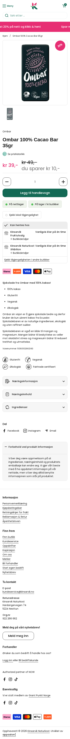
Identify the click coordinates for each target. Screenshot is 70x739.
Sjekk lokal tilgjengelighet (23, 215)
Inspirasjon (9, 550)
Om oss (7, 554)
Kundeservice (11, 541)
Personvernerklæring (15, 503)
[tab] (19, 239)
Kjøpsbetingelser (12, 508)
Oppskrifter (9, 545)
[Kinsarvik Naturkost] (34, 6)
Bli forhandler (10, 563)
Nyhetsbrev (9, 572)
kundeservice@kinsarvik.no (18, 591)
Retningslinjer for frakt (16, 512)
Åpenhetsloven (11, 521)
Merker (7, 559)
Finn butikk (9, 537)
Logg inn (8, 660)
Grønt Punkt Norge (39, 695)
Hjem (5, 35)
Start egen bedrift (13, 568)
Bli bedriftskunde (28, 660)
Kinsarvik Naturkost (39, 731)
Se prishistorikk (16, 154)
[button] (64, 6)
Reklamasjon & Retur (15, 516)
